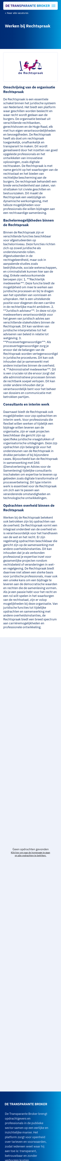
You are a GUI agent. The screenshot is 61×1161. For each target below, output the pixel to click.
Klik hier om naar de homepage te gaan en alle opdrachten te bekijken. (30, 854)
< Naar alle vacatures (16, 13)
